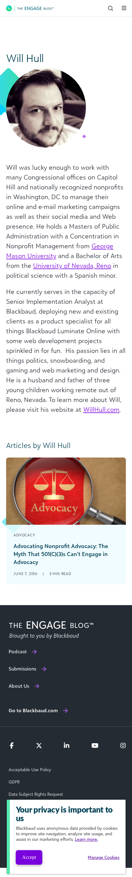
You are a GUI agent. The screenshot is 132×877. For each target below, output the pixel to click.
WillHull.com (101, 409)
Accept (29, 857)
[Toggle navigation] (124, 8)
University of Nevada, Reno (72, 265)
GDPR (14, 781)
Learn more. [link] (86, 839)
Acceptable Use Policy (30, 769)
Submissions (22, 669)
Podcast (18, 651)
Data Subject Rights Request (36, 794)
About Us (19, 686)
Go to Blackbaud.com (33, 710)
